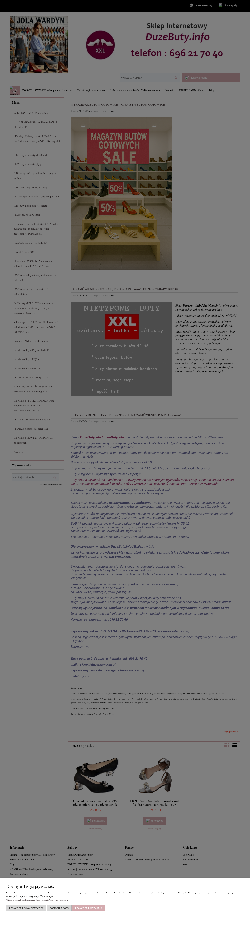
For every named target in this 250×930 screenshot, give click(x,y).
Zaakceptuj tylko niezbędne (26, 907)
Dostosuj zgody (59, 907)
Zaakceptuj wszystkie (89, 907)
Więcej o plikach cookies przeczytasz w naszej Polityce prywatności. (37, 899)
